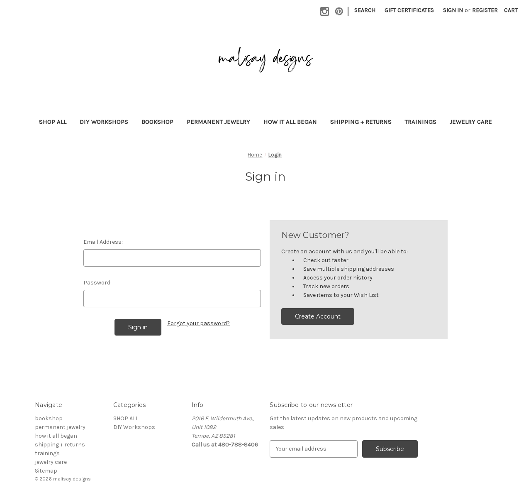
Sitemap (46, 470)
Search (364, 10)
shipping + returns (361, 121)
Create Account (318, 316)
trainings (420, 121)
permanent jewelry (218, 121)
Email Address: (103, 241)
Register (485, 10)
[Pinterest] (339, 11)
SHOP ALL (52, 121)
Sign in (453, 10)
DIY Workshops (104, 121)
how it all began (290, 121)
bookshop (157, 121)
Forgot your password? (198, 323)
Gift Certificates (409, 10)
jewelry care (471, 121)
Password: (97, 282)
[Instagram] (324, 11)
